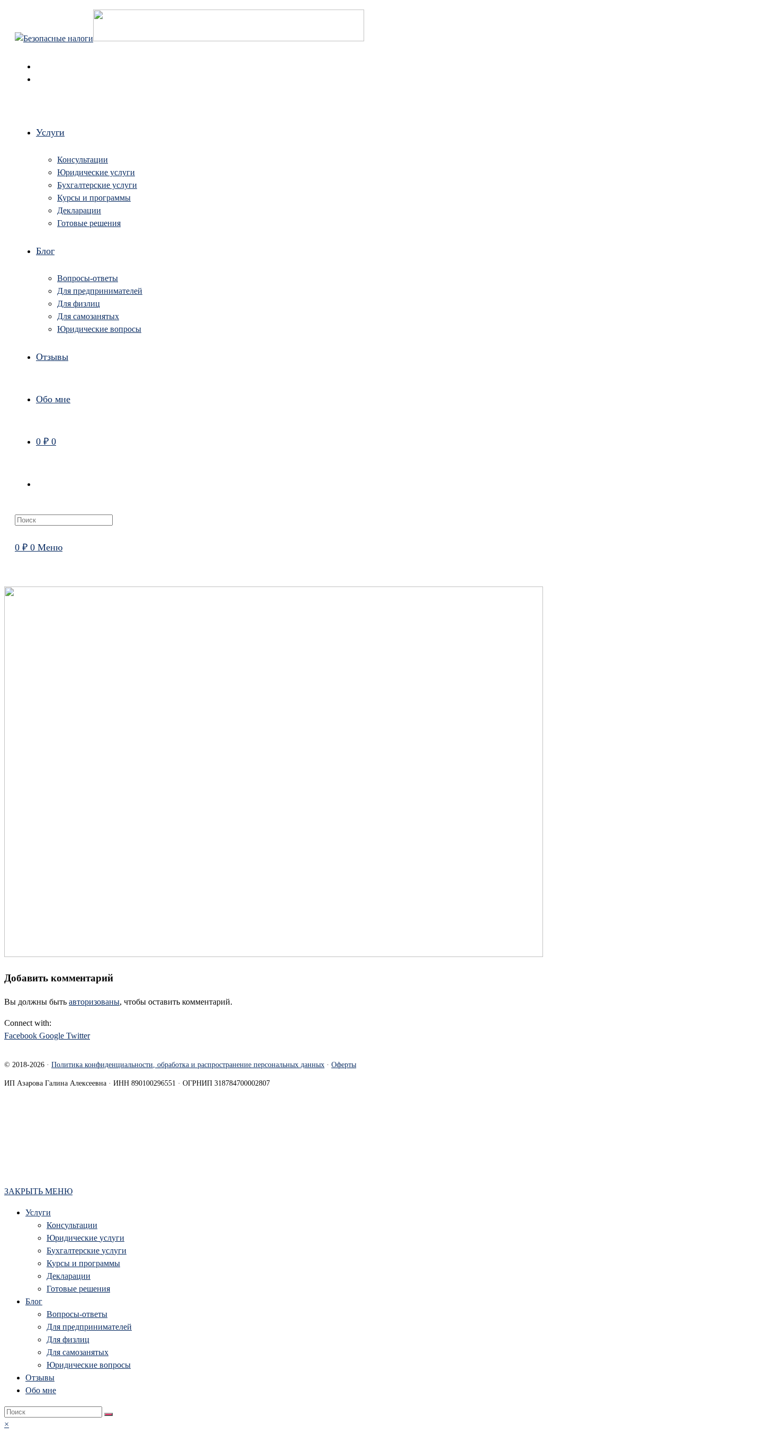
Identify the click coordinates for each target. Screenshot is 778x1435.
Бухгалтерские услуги (86, 1250)
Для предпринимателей (89, 1326)
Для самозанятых (77, 1352)
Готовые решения (78, 1288)
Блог (33, 1301)
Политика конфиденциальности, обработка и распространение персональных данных (187, 1065)
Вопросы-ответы (77, 1314)
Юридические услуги (85, 1237)
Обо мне (40, 1390)
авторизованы (94, 1001)
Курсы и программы (83, 1263)
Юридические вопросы (89, 1364)
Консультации (72, 1225)
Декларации (69, 1275)
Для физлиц (68, 1339)
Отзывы (40, 1377)
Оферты (343, 1065)
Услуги (38, 1212)
